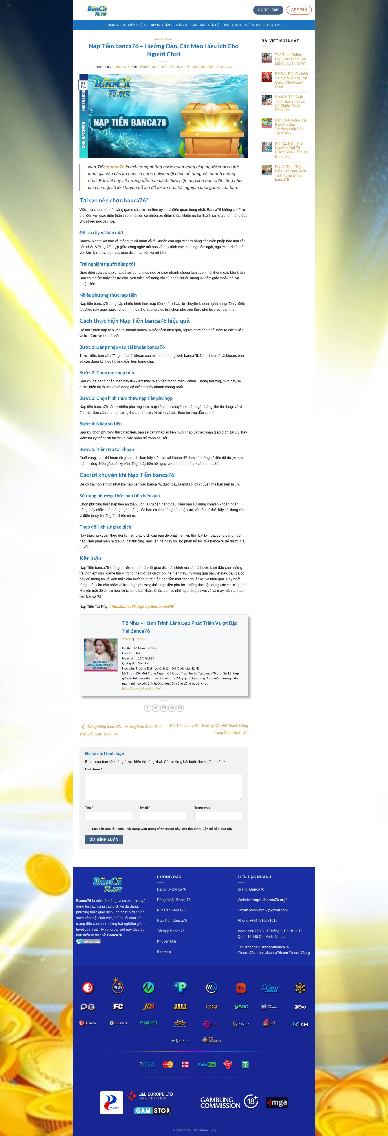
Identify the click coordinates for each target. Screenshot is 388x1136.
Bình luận (93, 769)
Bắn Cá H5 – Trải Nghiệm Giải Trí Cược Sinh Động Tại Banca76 (292, 150)
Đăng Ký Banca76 (171, 889)
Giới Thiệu (136, 25)
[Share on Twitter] (155, 708)
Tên (89, 807)
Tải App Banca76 (171, 931)
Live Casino (232, 25)
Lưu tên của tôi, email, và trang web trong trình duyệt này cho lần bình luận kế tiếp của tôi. (162, 828)
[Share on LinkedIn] (180, 708)
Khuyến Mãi (166, 941)
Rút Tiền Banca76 (171, 910)
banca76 (116, 167)
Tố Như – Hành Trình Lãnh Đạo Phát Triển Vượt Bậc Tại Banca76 (185, 67)
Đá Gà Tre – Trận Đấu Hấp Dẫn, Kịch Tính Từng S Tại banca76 (290, 173)
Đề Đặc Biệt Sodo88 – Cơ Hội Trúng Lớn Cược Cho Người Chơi (291, 80)
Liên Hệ (213, 25)
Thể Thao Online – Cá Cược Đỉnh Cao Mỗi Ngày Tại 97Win (291, 59)
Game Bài (197, 25)
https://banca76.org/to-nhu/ (141, 688)
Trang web (202, 807)
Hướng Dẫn (160, 25)
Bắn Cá (181, 25)
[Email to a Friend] (164, 708)
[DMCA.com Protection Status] (88, 941)
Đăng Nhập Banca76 (174, 900)
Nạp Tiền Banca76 (172, 920)
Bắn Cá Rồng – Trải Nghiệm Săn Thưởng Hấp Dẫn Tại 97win (291, 126)
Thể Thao (252, 25)
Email (145, 807)
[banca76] (98, 10)
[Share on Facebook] (147, 708)
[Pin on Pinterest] (172, 708)
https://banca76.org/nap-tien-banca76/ (141, 607)
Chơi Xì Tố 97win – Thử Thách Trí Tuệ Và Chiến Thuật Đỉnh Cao (290, 103)
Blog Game (272, 25)
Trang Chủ (116, 25)
